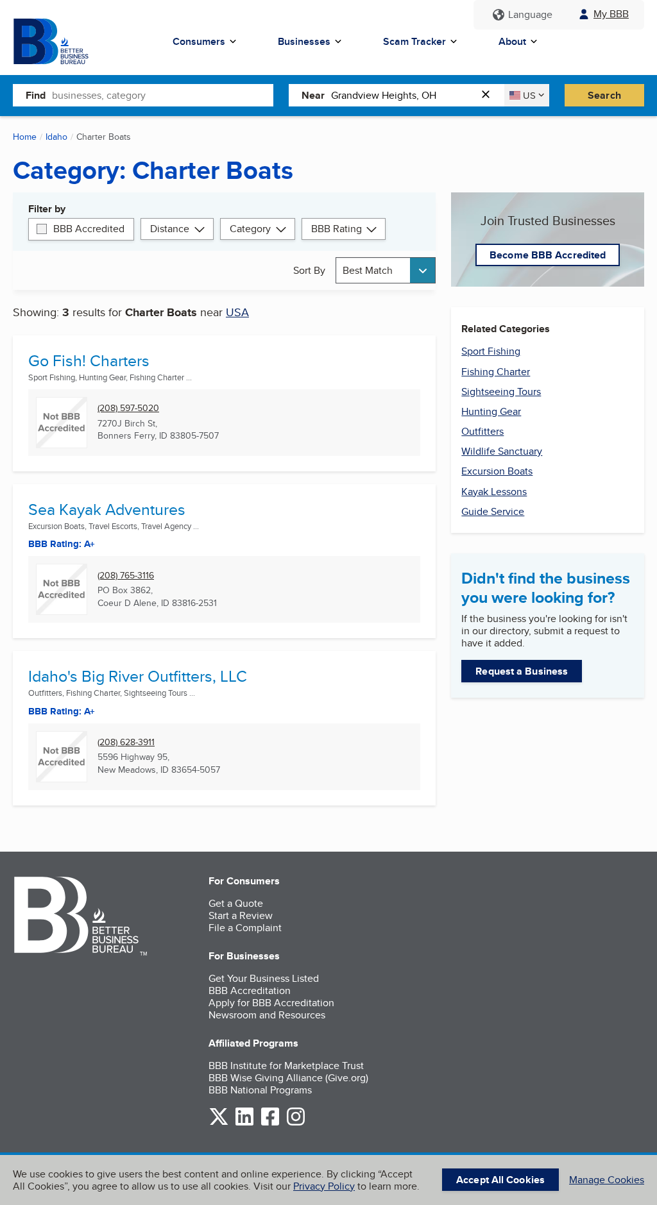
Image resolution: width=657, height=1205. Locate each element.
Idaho (56, 136)
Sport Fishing (490, 351)
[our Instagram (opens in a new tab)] (296, 1123)
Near (313, 95)
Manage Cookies (606, 1180)
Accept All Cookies (500, 1179)
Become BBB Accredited (548, 255)
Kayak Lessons (494, 491)
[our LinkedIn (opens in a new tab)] (244, 1123)
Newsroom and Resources (267, 1014)
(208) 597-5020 (128, 408)
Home (25, 136)
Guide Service (492, 511)
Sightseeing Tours (501, 391)
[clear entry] (489, 95)
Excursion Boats (497, 471)
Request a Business (521, 671)
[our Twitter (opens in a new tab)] (219, 1123)
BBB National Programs (260, 1090)
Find (36, 95)
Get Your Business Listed (264, 978)
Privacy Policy (324, 1186)
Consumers (199, 41)
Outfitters (482, 431)
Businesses (304, 41)
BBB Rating (336, 228)
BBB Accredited (88, 229)
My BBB (611, 14)
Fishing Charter (495, 371)
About (512, 41)
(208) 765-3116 (126, 575)
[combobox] (162, 94)
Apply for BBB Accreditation (271, 1002)
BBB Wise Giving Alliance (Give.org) (288, 1077)
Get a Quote (236, 903)
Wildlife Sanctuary (501, 451)
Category (250, 228)
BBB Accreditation (250, 990)
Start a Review (241, 915)
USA (237, 312)
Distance (169, 228)
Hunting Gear (491, 411)
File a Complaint (245, 927)
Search (604, 95)
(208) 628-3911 (126, 742)
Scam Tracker (414, 41)
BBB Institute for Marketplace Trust (286, 1065)
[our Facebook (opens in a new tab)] (270, 1123)
